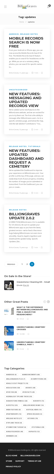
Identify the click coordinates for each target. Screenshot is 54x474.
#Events (30, 388)
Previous (11, 264)
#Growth (38, 401)
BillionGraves (14, 73)
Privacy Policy (13, 467)
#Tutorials (38, 427)
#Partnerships (13, 414)
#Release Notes (14, 418)
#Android (11, 375)
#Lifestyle (12, 405)
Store (9, 461)
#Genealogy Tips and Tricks (19, 396)
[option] (27, 328)
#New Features (13, 410)
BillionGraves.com (30, 456)
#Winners (11, 436)
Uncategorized (18, 90)
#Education (13, 388)
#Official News (34, 410)
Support (19, 461)
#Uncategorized (14, 432)
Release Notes (29, 34)
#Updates (34, 432)
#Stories (32, 418)
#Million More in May (33, 405)
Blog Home (11, 456)
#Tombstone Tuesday (16, 427)
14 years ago (23, 73)
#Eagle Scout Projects (17, 383)
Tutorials (34, 146)
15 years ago (23, 130)
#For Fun (11, 392)
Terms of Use (34, 461)
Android (14, 34)
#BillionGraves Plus (15, 379)
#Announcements (31, 375)
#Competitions (38, 379)
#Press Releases (34, 414)
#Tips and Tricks (14, 423)
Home (21, 22)
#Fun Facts (28, 392)
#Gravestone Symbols (16, 401)
